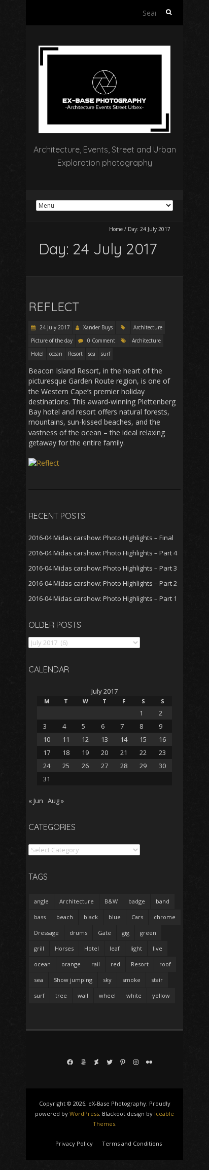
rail (95, 964)
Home (116, 229)
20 (104, 752)
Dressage (46, 932)
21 (123, 752)
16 (162, 739)
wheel (107, 995)
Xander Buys (98, 327)
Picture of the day (52, 340)
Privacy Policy (74, 1143)
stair (157, 980)
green (148, 932)
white (134, 995)
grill (39, 948)
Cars (137, 917)
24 (46, 765)
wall (83, 995)
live (157, 948)
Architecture (147, 327)
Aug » (56, 800)
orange (71, 964)
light (136, 948)
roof (165, 964)
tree (61, 995)
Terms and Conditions (132, 1143)
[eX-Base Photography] (104, 50)
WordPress (84, 1113)
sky (107, 980)
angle (41, 901)
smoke (131, 980)
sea (91, 353)
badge (136, 901)
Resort (75, 353)
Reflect (54, 306)
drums (78, 932)
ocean (55, 353)
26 (85, 765)
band (162, 901)
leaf (115, 948)
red (115, 964)
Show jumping (73, 980)
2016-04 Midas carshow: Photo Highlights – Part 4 (102, 552)
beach (64, 917)
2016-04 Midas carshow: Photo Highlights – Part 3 (102, 568)
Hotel (37, 353)
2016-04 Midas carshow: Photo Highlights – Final (100, 537)
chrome (165, 917)
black (91, 917)
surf (105, 353)
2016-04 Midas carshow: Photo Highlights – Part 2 (102, 583)
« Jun (35, 800)
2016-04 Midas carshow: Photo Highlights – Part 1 (102, 598)
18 (65, 752)
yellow (161, 995)
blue (115, 917)
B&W (111, 901)
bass (40, 917)
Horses (64, 948)
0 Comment (101, 340)
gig (125, 932)
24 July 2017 (54, 327)
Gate (104, 932)
